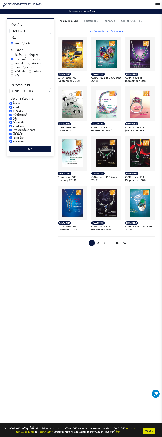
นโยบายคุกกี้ (46, 432)
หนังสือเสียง (19, 126)
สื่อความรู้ (110, 21)
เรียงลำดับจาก (20, 85)
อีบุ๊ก (15, 118)
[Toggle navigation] (157, 5)
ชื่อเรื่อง (18, 55)
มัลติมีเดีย (18, 133)
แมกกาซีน (18, 111)
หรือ (28, 43)
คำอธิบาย (37, 63)
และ (17, 43)
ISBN (17, 67)
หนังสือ (16, 107)
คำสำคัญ (17, 25)
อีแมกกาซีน (19, 122)
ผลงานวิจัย (18, 137)
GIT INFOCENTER (131, 21)
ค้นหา (30, 149)
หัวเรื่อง (36, 59)
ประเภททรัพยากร (22, 98)
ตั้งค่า (118, 432)
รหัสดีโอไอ (20, 71)
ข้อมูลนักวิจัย (91, 21)
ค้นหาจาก (17, 50)
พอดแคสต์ (18, 141)
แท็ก (17, 75)
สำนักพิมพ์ (20, 59)
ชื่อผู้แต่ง (33, 55)
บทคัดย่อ (36, 71)
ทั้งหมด (16, 103)
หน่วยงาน (32, 67)
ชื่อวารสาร (20, 63)
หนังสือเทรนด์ (20, 114)
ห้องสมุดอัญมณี (68, 21)
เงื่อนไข (15, 38)
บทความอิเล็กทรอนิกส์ (24, 130)
